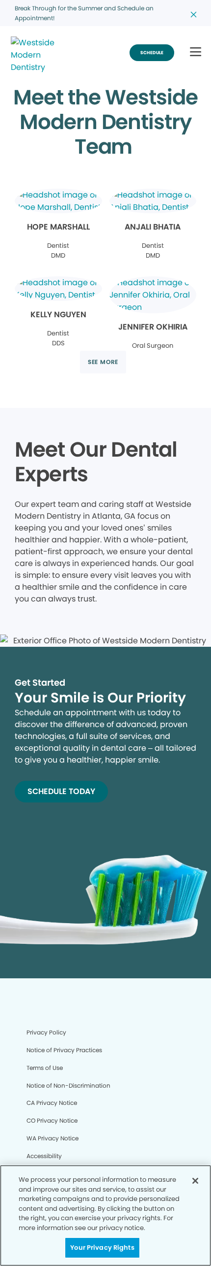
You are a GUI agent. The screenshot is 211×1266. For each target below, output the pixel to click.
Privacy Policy (46, 1032)
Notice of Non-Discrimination (68, 1085)
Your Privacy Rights (102, 1247)
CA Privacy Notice (51, 1103)
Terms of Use (44, 1068)
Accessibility (44, 1156)
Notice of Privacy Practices (64, 1050)
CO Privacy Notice (52, 1120)
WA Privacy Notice (52, 1138)
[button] (195, 52)
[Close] (195, 1181)
